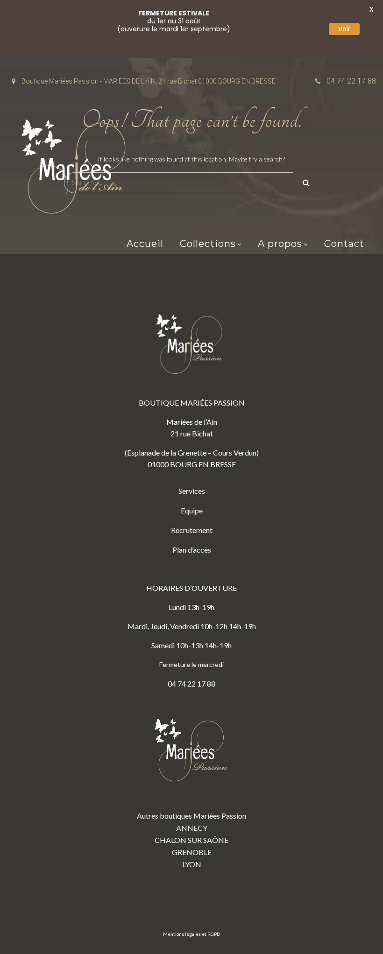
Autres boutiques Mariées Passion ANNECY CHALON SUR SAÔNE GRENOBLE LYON (191, 840)
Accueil (145, 243)
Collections (208, 243)
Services (191, 490)
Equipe (192, 510)
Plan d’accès (191, 549)
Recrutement (192, 530)
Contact (344, 243)
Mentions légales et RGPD (191, 934)
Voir (344, 29)
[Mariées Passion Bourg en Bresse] (77, 169)
